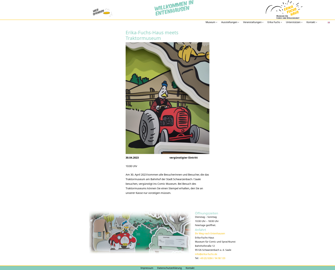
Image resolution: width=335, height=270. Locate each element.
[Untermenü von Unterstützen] (302, 22)
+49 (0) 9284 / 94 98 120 (212, 258)
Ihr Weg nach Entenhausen (210, 233)
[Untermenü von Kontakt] (316, 22)
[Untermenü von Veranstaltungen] (263, 22)
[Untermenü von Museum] (216, 22)
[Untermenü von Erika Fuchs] (281, 22)
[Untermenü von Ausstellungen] (238, 22)
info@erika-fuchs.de (206, 254)
